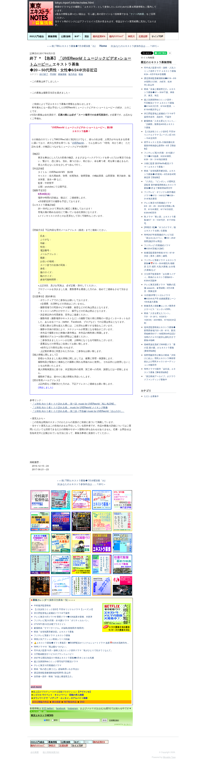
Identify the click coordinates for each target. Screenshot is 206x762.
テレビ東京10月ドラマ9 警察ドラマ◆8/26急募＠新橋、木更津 (63, 616)
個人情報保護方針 (51, 752)
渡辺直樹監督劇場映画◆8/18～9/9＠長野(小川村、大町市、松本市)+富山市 (160, 81)
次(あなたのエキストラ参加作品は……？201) (134, 45)
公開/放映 (66, 36)
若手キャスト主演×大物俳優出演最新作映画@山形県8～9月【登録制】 (160, 145)
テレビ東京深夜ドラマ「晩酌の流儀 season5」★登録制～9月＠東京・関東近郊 (159, 288)
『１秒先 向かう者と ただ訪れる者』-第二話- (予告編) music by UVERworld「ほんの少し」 (78, 411)
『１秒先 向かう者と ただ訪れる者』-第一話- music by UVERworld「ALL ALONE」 (74, 403)
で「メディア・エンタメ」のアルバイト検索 (60, 697)
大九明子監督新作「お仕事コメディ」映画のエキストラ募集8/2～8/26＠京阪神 (159, 277)
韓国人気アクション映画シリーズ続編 (52, 639)
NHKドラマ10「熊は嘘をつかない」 (51, 646)
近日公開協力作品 (40, 701)
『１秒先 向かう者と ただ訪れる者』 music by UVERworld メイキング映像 (70, 407)
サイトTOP (157, 36)
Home (103, 46)
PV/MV (53, 74)
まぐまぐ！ (128, 724)
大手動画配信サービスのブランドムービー (54, 654)
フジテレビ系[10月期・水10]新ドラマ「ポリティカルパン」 (62, 620)
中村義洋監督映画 (42, 605)
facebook (60, 708)
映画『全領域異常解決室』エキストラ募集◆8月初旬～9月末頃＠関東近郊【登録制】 (160, 174)
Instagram (73, 708)
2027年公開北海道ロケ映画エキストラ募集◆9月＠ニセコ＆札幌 (64, 657)
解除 (56, 720)
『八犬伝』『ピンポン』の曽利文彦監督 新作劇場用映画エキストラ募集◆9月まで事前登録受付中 (160, 184)
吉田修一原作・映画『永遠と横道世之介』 (54, 676)
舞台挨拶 (56, 701)
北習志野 (143, 36)
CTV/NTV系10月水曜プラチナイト (50, 624)
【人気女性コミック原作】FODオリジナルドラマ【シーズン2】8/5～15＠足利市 (160, 135)
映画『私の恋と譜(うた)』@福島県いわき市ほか (56, 669)
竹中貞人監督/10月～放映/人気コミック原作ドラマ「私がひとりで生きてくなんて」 (73, 650)
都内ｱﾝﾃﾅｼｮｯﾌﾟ (116, 36)
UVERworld (78, 142)
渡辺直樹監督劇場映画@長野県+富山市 (52, 672)
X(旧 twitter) (48, 708)
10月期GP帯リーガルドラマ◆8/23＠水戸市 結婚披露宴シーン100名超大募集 (160, 298)
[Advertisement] (81, 446)
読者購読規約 (114, 720)
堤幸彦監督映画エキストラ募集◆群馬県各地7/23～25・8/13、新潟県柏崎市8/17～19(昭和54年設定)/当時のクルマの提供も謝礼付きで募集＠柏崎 (159, 334)
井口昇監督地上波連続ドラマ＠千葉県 (52, 613)
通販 (86, 36)
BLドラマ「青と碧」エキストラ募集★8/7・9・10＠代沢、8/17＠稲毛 (160, 220)
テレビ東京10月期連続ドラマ (47, 665)
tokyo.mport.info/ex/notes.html (74, 2)
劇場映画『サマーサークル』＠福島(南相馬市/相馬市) (59, 627)
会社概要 (34, 752)
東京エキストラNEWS (42, 715)
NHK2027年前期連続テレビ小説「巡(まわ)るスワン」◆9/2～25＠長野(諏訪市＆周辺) (160, 238)
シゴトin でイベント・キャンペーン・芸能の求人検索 (58, 694)
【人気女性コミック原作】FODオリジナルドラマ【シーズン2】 (64, 609)
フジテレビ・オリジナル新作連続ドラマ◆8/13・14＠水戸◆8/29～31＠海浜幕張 (159, 195)
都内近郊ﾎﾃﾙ (99, 36)
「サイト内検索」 (137, 13)
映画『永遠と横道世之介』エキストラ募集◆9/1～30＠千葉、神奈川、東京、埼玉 (159, 92)
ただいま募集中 (151, 396)
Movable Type (169, 757)
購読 (48, 720)
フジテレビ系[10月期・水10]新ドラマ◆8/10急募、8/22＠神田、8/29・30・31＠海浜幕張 (159, 156)
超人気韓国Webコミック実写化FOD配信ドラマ (56, 661)
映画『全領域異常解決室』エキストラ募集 (54, 631)
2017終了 (43, 74)
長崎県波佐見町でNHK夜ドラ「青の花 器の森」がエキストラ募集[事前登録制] (159, 347)
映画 (81, 74)
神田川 (131, 36)
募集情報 (52, 36)
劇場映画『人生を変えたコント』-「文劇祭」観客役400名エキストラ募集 (160, 124)
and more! (36, 686)
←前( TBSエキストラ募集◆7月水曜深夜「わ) (72, 45)
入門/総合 (36, 36)
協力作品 (72, 74)
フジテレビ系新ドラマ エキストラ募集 (52, 635)
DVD (82, 701)
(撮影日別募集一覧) (49, 599)
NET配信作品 (70, 701)
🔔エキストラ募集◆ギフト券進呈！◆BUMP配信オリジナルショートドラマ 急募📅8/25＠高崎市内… (81, 642)
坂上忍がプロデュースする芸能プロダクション (62, 691)
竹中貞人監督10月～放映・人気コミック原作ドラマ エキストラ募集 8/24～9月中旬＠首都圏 (160, 71)
